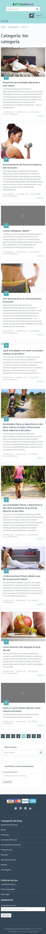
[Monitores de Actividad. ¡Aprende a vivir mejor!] (23, 62)
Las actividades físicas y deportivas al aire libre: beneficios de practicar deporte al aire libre (22, 507)
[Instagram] (20, 808)
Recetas (4, 865)
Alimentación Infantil (9, 825)
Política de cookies (8, 889)
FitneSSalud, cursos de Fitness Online (16, 929)
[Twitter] (25, 808)
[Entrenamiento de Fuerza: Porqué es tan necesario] (23, 141)
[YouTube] (30, 808)
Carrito (38, 15)
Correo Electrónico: (10, 772)
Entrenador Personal (9, 840)
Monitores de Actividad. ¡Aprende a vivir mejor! (21, 84)
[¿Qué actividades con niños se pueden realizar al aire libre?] (2, 343)
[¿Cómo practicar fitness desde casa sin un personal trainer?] (23, 558)
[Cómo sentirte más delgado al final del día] (23, 627)
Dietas (3, 830)
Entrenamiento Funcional (11, 845)
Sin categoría (34, 112)
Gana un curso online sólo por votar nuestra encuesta (22, 709)
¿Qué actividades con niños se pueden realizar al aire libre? (23, 352)
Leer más (40, 116)
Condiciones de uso (8, 884)
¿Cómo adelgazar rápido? (16, 230)
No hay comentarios (10, 114)
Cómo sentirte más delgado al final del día (21, 649)
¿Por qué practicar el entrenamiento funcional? (22, 300)
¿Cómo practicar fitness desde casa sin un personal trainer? (21, 578)
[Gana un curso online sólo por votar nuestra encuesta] (23, 693)
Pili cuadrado (10, 194)
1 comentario (8, 723)
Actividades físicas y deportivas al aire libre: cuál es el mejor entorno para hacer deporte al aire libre (23, 427)
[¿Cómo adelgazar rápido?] (23, 216)
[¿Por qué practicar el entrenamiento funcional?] (23, 278)
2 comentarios (8, 602)
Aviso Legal (5, 894)
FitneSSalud (9, 112)
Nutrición (4, 855)
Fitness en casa (6, 850)
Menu (3, 21)
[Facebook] (16, 808)
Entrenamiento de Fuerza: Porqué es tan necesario (22, 166)
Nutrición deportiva (8, 860)
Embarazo (5, 835)
